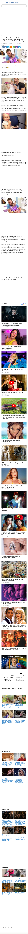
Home (2, 35)
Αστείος (3, 694)
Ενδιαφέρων (19, 43)
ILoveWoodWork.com (11, 2)
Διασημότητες (5, 751)
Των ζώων (4, 867)
